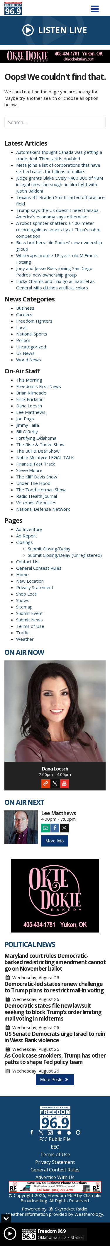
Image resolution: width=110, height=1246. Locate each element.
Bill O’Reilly (27, 431)
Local (21, 327)
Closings (24, 542)
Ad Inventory (29, 529)
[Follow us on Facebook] (31, 1132)
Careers (24, 314)
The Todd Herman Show (41, 490)
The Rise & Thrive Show (40, 444)
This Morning (29, 380)
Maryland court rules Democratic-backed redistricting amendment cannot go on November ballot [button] (55, 962)
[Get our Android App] (68, 1132)
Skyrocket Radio (70, 1209)
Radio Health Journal (36, 496)
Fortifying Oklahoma (36, 438)
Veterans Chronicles (36, 502)
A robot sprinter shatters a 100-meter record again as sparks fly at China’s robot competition (58, 229)
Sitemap (24, 607)
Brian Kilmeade (31, 393)
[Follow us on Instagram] (50, 1132)
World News (28, 359)
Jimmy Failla (27, 425)
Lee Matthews (30, 412)
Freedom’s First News (38, 386)
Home (22, 574)
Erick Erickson (29, 399)
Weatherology (89, 1214)
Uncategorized (31, 347)
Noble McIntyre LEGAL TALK (45, 457)
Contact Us (27, 561)
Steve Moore (29, 470)
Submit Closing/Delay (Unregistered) (65, 555)
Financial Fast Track (35, 464)
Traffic (22, 632)
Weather (25, 639)
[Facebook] (54, 828)
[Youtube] (64, 783)
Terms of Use (30, 626)
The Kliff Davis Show (36, 477)
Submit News (29, 620)
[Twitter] (55, 783)
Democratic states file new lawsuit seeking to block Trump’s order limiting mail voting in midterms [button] (52, 1012)
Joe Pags (25, 418)
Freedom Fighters (34, 321)
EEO (55, 1147)
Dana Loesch (29, 406)
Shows (22, 600)
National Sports (31, 334)
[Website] (45, 783)
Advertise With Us (55, 1177)
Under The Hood (33, 483)
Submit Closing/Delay (49, 549)
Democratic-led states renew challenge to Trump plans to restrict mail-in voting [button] (54, 987)
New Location (30, 581)
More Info (54, 840)
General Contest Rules (39, 568)
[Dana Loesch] (55, 711)
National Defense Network (43, 509)
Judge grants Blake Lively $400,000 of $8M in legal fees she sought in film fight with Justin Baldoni (59, 184)
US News (25, 353)
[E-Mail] (45, 828)
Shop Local (27, 594)
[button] (94, 7)
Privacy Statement (34, 587)
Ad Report (26, 536)
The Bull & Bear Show (38, 451)
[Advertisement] (55, 56)
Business (25, 308)
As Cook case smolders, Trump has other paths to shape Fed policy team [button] (55, 1059)
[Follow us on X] (40, 1132)
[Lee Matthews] (21, 827)
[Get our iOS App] (59, 1132)
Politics (23, 340)
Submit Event (29, 613)
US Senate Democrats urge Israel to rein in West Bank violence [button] (54, 1037)
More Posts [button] (52, 1079)
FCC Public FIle (55, 1139)
